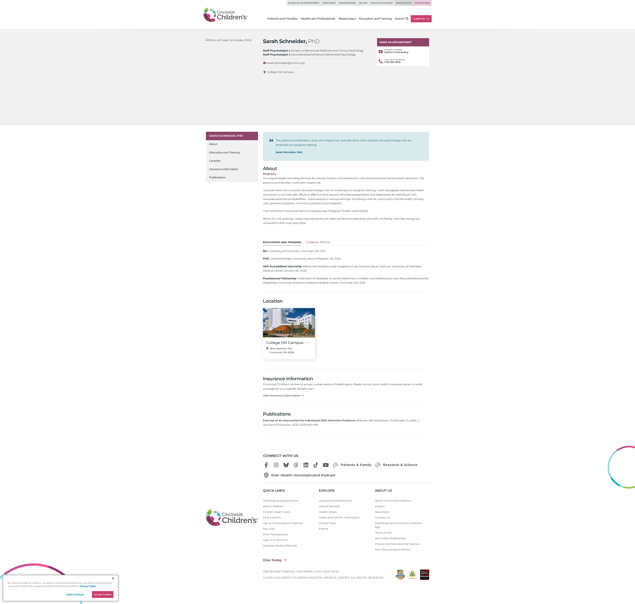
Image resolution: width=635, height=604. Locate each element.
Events (323, 528)
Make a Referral (273, 506)
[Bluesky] (286, 465)
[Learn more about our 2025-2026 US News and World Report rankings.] (400, 575)
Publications (217, 177)
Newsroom (382, 512)
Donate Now (422, 3)
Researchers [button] (347, 18)
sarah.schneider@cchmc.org (286, 63)
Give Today (272, 560)
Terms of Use (383, 532)
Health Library (328, 512)
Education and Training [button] (375, 18)
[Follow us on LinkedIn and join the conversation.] (306, 465)
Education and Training (224, 152)
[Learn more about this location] (289, 322)
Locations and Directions (335, 500)
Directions (328, 3)
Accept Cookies (103, 594)
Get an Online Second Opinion (283, 523)
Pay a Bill (269, 528)
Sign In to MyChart (275, 540)
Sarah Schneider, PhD (226, 135)
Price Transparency (275, 534)
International (347, 3)
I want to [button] (418, 18)
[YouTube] (325, 465)
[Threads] (296, 465)
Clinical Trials (327, 523)
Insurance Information (223, 169)
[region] (60, 588)
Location (215, 160)
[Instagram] (276, 465)
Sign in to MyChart (382, 3)
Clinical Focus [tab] (318, 242)
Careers (380, 506)
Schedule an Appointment (303, 3)
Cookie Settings (75, 594)
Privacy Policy (88, 586)
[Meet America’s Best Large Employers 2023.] (424, 575)
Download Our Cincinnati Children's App (398, 525)
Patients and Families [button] (282, 18)
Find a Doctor (272, 517)
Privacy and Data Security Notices (397, 544)
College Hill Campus (280, 72)
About (213, 144)
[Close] (113, 578)
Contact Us (382, 517)
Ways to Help (404, 3)
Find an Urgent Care (276, 512)
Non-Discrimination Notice (392, 549)
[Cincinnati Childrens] (232, 517)
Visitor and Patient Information (339, 517)
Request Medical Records (280, 545)
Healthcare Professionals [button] (318, 18)
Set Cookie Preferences (390, 538)
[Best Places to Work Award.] (412, 575)
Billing (363, 3)
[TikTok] (316, 465)
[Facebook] (266, 465)
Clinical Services (329, 506)
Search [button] (399, 18)
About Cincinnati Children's (393, 500)
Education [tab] (282, 242)
